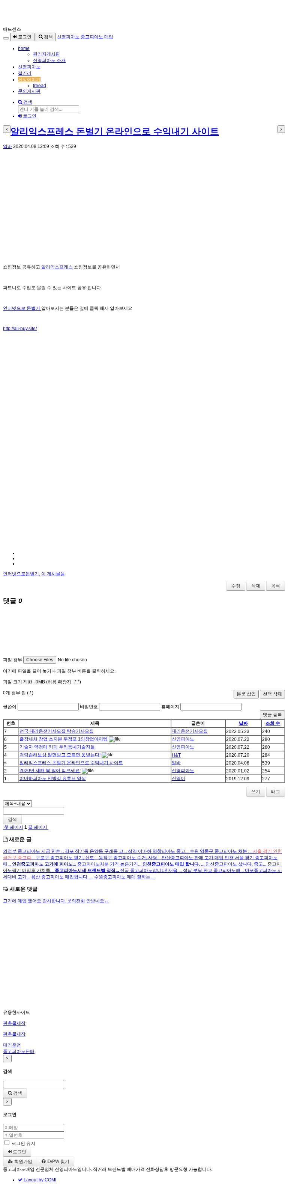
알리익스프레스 (57, 267)
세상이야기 (29, 79)
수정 (235, 585)
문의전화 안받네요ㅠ (88, 900)
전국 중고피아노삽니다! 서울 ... (151, 870)
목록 (275, 585)
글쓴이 (9, 706)
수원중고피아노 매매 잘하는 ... (124, 876)
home (24, 48)
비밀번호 (89, 706)
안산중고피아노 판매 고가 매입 (193, 857)
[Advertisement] (144, 206)
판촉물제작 (14, 1023)
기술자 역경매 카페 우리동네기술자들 (57, 747)
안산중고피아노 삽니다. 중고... (236, 864)
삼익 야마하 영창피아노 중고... (159, 851)
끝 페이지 (38, 827)
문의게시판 (29, 91)
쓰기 (255, 791)
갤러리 (25, 73)
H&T (176, 755)
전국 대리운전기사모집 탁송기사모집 (57, 731)
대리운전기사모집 (190, 731)
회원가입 (22, 1161)
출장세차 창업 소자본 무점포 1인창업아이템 (64, 739)
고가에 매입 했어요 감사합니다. (35, 900)
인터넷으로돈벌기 (21, 573)
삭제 (255, 585)
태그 (275, 791)
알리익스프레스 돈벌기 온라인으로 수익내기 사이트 (114, 131)
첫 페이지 (13, 827)
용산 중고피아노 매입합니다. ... (62, 876)
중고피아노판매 (18, 1051)
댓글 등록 (272, 714)
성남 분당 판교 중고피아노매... (214, 870)
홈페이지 (170, 706)
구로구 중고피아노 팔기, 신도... (67, 857)
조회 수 (273, 723)
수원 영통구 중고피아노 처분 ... (221, 851)
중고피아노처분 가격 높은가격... (109, 864)
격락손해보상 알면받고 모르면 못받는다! (60, 754)
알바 (7, 146)
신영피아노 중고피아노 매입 (85, 36)
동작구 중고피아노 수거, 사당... (130, 857)
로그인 (24, 36)
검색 (48, 36)
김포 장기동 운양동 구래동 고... (96, 851)
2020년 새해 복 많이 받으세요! (50, 770)
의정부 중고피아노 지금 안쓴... (34, 851)
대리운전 (12, 1045)
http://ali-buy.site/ (20, 328)
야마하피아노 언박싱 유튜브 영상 (53, 778)
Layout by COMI (39, 1179)
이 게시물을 (53, 573)
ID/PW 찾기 (57, 1161)
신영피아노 (29, 66)
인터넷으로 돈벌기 (22, 308)
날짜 (243, 723)
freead (39, 85)
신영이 (178, 778)
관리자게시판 (46, 54)
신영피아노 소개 (49, 60)
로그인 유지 (23, 1143)
